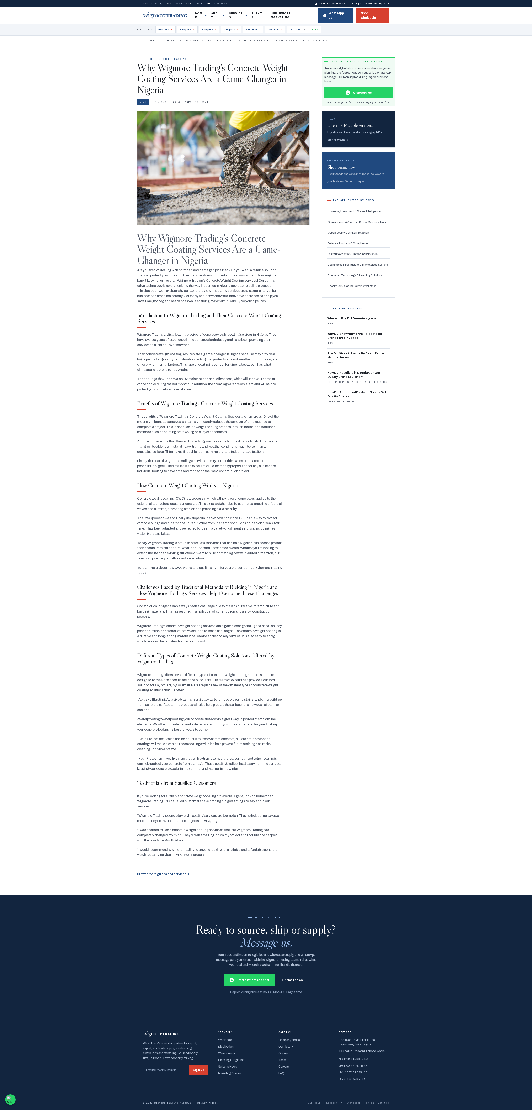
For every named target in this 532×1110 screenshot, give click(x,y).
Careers (283, 1066)
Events (256, 15)
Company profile (289, 1040)
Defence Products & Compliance (348, 243)
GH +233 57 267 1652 (353, 1065)
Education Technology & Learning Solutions (355, 275)
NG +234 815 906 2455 (353, 1059)
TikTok (369, 1102)
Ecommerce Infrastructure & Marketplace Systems (358, 264)
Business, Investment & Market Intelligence (354, 211)
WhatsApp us (336, 15)
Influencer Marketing (281, 15)
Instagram (353, 1102)
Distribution (225, 1046)
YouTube (383, 1102)
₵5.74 (304, 29)
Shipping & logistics (231, 1060)
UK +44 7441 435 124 (353, 1072)
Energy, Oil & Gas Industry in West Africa (352, 285)
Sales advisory (227, 1066)
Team (282, 1060)
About (215, 15)
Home (198, 15)
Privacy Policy (207, 1102)
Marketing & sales (229, 1073)
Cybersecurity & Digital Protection (348, 232)
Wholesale (225, 1040)
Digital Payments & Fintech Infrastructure (353, 253)
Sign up (198, 1070)
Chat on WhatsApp (332, 3)
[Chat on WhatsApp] (10, 1099)
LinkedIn (314, 1102)
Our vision (284, 1053)
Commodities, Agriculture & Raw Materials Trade (357, 222)
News (170, 40)
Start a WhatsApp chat (252, 980)
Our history (285, 1046)
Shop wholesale (368, 15)
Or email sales (292, 980)
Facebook (331, 1102)
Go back (149, 40)
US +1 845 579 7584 (352, 1079)
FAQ (281, 1073)
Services (236, 15)
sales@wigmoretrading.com (369, 3)
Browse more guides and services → (163, 874)
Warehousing (226, 1053)
